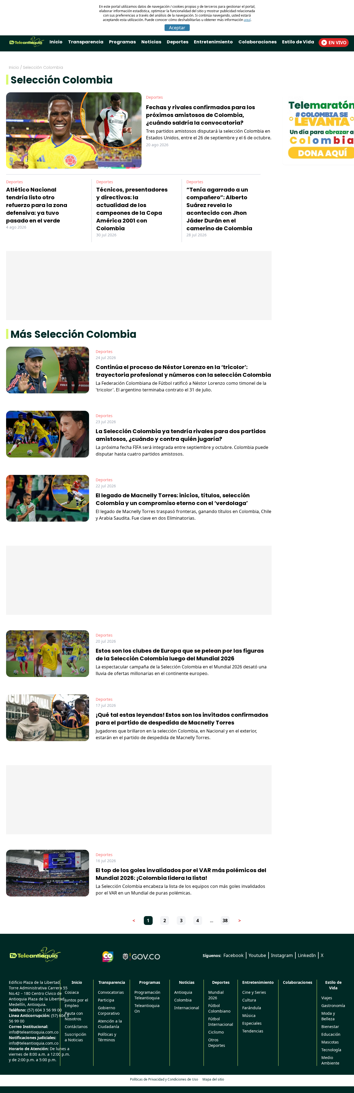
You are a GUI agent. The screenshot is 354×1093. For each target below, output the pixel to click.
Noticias (151, 42)
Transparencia (85, 42)
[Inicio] (35, 954)
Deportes (177, 42)
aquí (247, 19)
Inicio (56, 42)
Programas (122, 42)
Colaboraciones (257, 42)
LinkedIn (307, 955)
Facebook (233, 955)
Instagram (282, 955)
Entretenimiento (213, 42)
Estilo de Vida (298, 42)
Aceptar (177, 28)
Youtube (257, 955)
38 (225, 920)
